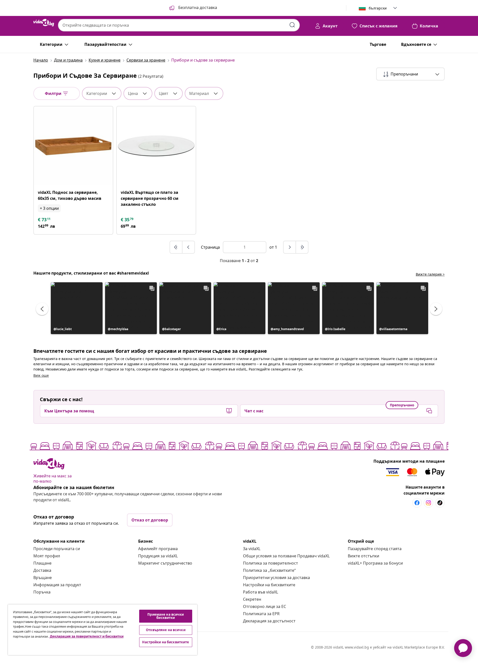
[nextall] (302, 247)
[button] (192, 7)
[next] (290, 247)
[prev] (188, 247)
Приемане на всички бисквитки (165, 616)
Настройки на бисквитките (269, 585)
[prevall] (176, 247)
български (378, 8)
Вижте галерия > (430, 274)
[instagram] (428, 502)
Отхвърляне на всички (165, 630)
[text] (44, 219)
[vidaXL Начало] (43, 22)
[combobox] (179, 25)
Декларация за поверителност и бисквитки (86, 636)
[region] (102, 629)
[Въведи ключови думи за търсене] (292, 25)
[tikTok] (439, 502)
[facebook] (417, 502)
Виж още (41, 375)
